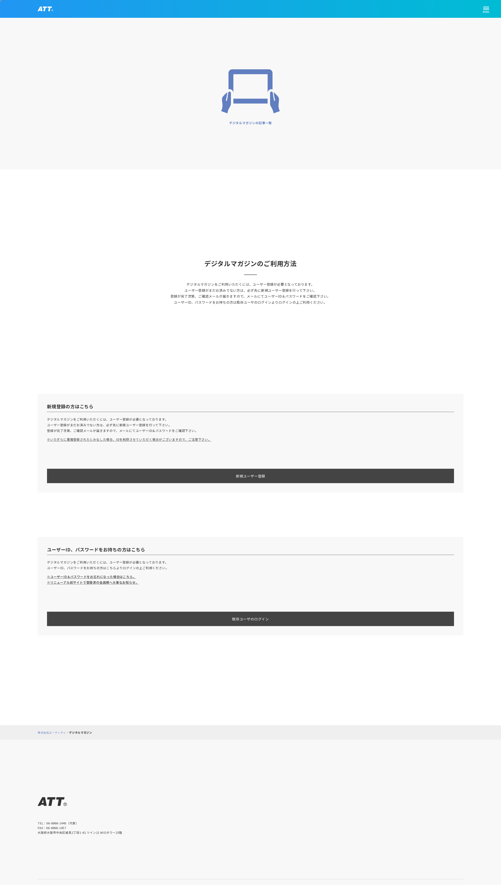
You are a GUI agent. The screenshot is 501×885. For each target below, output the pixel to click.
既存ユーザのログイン (250, 617)
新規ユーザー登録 (250, 475)
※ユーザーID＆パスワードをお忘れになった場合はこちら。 (91, 575)
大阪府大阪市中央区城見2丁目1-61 (80, 830)
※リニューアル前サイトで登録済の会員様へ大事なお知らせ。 (93, 581)
